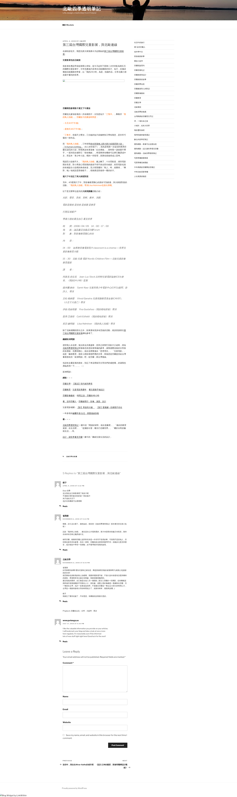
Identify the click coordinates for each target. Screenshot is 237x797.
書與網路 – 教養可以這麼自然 (145, 144)
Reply (65, 506)
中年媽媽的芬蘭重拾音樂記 (144, 167)
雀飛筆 (66, 516)
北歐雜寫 (137, 107)
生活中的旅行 (139, 42)
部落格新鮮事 (139, 56)
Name (65, 696)
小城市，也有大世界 (142, 125)
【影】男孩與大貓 (85, 407)
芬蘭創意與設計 (140, 75)
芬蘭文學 (67, 384)
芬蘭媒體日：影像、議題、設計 (92, 401)
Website (67, 722)
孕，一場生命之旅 (141, 121)
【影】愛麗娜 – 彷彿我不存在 (109, 407)
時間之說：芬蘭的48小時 (88, 395)
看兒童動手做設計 (97, 389)
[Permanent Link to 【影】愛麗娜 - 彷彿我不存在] (94, 407)
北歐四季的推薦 (71, 456)
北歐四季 (82, 41)
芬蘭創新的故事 (140, 79)
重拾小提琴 (138, 61)
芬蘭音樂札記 (139, 70)
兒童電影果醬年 (79, 389)
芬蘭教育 (67, 389)
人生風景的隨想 (140, 176)
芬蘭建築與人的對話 (142, 89)
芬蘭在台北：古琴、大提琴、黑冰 (84, 611)
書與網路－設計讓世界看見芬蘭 (146, 149)
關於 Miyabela (68, 25)
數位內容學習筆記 (141, 139)
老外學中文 (138, 52)
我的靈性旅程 (139, 130)
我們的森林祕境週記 (142, 135)
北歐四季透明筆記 (82, 8)
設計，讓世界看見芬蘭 (72, 437)
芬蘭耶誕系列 (139, 65)
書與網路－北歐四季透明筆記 (145, 153)
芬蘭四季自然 (139, 84)
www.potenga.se (71, 620)
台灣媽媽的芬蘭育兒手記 (143, 116)
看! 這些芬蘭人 (139, 47)
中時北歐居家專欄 (141, 172)
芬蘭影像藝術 (69, 395)
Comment (68, 663)
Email (65, 709)
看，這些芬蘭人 (70, 401)
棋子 (65, 482)
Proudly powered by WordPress (74, 788)
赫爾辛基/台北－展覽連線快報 (86, 413)
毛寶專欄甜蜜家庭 (141, 158)
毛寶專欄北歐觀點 (141, 162)
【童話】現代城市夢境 (82, 384)
